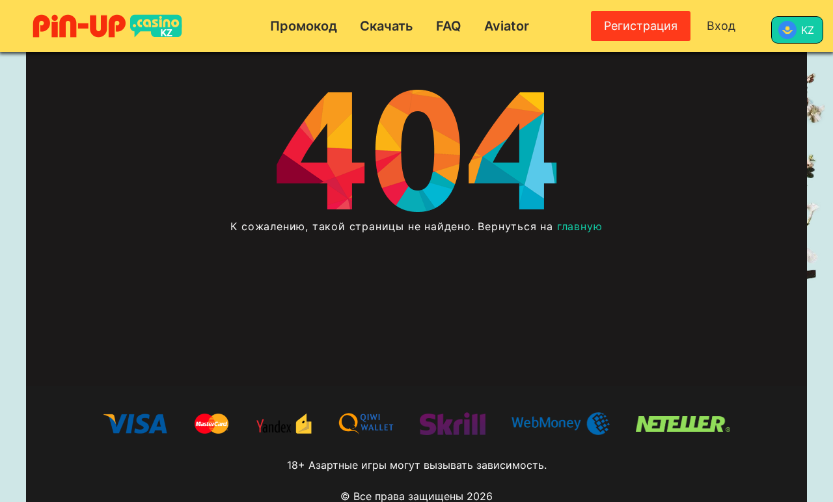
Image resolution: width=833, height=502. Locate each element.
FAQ (448, 26)
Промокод (303, 26)
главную (580, 226)
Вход (721, 26)
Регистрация (640, 26)
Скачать (386, 26)
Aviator (506, 26)
